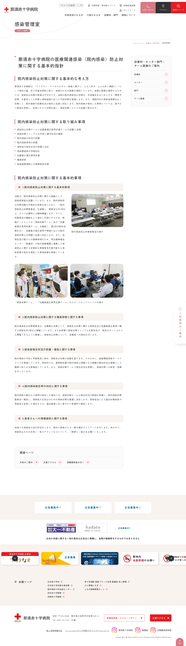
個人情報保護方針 (54, 630)
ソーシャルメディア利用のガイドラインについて (87, 630)
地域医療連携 (129, 5)
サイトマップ (129, 10)
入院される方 (93, 15)
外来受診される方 (74, 15)
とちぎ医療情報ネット (95, 589)
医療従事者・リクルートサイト (122, 617)
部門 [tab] (136, 90)
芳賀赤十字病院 (54, 596)
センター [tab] (138, 82)
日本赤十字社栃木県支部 (58, 585)
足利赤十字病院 (54, 593)
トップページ (138, 43)
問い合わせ (148, 10)
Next (171, 558)
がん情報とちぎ (92, 585)
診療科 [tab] (137, 74)
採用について (178, 10)
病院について (128, 15)
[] (81, 5)
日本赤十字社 (53, 581)
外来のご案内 (26, 462)
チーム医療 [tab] (139, 98)
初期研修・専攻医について (104, 5)
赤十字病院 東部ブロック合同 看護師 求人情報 (106, 581)
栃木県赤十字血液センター (59, 589)
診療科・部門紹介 (153, 43)
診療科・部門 (111, 15)
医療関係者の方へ (75, 462)
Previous (15, 558)
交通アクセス (49, 462)
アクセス (163, 10)
